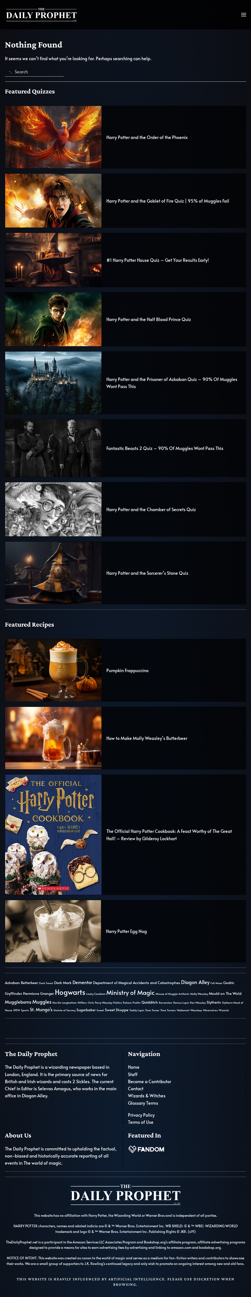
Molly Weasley (199, 994)
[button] (243, 14)
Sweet (100, 1010)
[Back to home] (41, 14)
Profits (136, 1002)
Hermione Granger (38, 993)
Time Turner (152, 1010)
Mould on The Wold (225, 993)
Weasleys (196, 1010)
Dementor (82, 982)
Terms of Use (140, 1122)
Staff (133, 1074)
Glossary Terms (143, 1103)
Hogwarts (70, 992)
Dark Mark (63, 982)
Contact (135, 1088)
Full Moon (216, 983)
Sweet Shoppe (116, 1009)
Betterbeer (29, 982)
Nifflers (82, 1002)
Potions (127, 1002)
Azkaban (12, 982)
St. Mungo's (41, 1009)
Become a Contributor (149, 1081)
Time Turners (168, 1010)
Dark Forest (46, 983)
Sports (25, 1010)
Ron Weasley (198, 1002)
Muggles (41, 1001)
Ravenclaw (165, 1002)
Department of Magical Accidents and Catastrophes (136, 982)
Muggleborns (18, 1002)
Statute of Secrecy (64, 1010)
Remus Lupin (181, 1002)
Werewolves (210, 1010)
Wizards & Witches (146, 1095)
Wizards (224, 1010)
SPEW (16, 1010)
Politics (117, 1002)
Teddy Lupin (136, 1010)
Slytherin (214, 1002)
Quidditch (149, 1002)
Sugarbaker (86, 1009)
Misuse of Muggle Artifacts (172, 994)
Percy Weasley (103, 1002)
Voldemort (183, 1010)
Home (133, 1067)
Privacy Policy (141, 1115)
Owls (91, 1002)
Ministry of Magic (130, 992)
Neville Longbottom (64, 1002)
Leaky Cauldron (95, 994)
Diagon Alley (195, 982)
